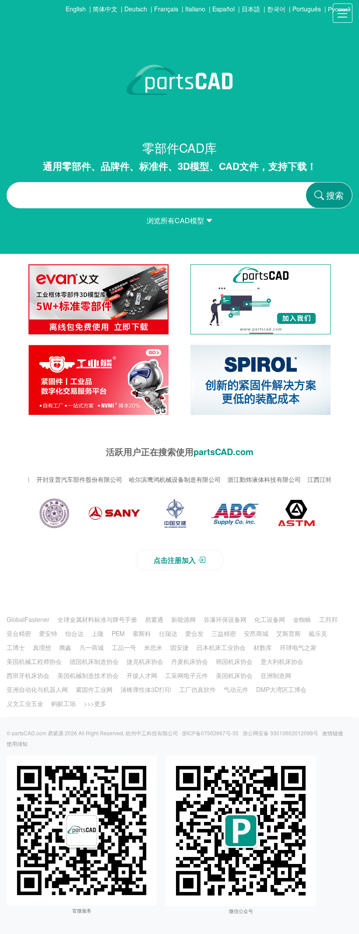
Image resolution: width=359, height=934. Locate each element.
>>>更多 (95, 703)
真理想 (42, 647)
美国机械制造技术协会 (88, 675)
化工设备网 (269, 619)
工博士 (16, 647)
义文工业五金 (25, 703)
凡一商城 (91, 647)
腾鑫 (65, 647)
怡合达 (74, 633)
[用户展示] (54, 513)
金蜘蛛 (302, 619)
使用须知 (17, 743)
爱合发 (194, 633)
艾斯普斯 (288, 633)
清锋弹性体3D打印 (145, 689)
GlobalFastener (28, 619)
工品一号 (124, 647)
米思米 (153, 647)
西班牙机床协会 (28, 675)
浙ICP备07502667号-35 (210, 733)
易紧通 (154, 619)
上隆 (98, 633)
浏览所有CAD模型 (176, 220)
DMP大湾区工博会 (281, 689)
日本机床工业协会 (221, 647)
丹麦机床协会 (189, 661)
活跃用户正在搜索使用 (179, 451)
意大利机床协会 (281, 661)
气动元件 (236, 689)
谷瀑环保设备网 (225, 619)
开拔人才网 (142, 675)
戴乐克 (318, 633)
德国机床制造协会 (94, 661)
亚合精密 (19, 633)
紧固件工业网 (94, 689)
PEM (118, 633)
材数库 (262, 647)
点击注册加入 (175, 560)
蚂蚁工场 (63, 703)
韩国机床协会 (234, 661)
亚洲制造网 (275, 675)
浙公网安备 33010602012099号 (280, 733)
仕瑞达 (168, 633)
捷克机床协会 (145, 661)
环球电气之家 (298, 647)
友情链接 (332, 733)
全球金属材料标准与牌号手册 (97, 619)
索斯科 (142, 633)
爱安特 (48, 633)
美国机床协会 (234, 675)
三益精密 (223, 633)
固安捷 (179, 647)
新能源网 (183, 619)
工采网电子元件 (186, 675)
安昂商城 (256, 633)
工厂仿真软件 (197, 689)
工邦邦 (328, 619)
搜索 (335, 195)
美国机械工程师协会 (34, 661)
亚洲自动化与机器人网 (37, 689)
